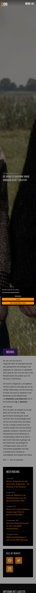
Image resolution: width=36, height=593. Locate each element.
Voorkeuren (18, 296)
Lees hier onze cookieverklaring (10, 292)
